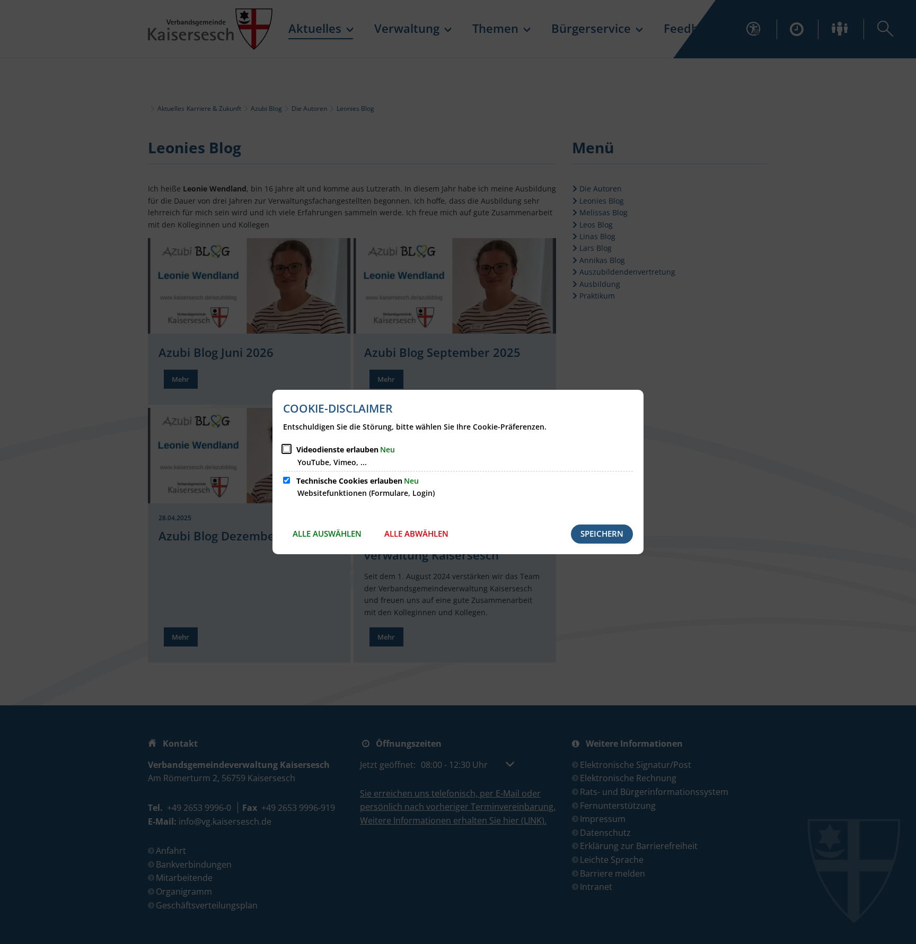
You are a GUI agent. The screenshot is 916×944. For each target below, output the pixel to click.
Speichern (601, 533)
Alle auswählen (327, 533)
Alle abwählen (416, 533)
